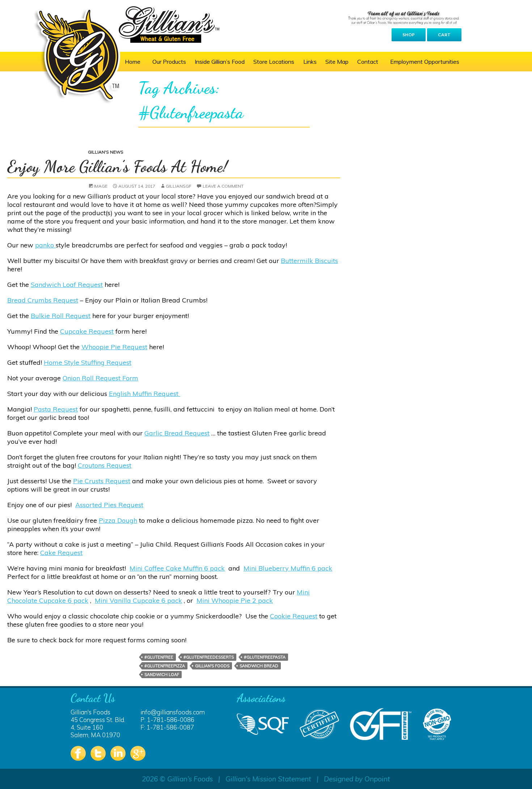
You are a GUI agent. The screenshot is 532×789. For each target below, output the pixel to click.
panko (45, 245)
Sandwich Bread (259, 665)
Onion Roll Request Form (100, 378)
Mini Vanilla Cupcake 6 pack (138, 600)
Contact (367, 61)
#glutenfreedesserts (208, 657)
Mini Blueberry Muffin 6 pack (288, 568)
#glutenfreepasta (265, 657)
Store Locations (273, 61)
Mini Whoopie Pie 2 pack (235, 600)
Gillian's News (105, 152)
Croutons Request (104, 465)
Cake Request (61, 552)
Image (100, 186)
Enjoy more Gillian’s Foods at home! (117, 166)
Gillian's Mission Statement (268, 779)
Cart (444, 34)
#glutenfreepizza (164, 665)
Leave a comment (223, 186)
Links (310, 61)
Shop (408, 34)
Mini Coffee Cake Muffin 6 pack (177, 568)
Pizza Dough (118, 520)
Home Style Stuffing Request (87, 362)
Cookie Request (293, 616)
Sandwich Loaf (161, 674)
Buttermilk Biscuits (309, 260)
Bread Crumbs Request (42, 300)
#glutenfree (158, 657)
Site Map (337, 61)
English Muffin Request (144, 393)
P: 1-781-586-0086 (167, 719)
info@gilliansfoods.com (172, 712)
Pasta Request (56, 409)
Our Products (169, 61)
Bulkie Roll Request (60, 316)
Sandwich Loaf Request (67, 284)
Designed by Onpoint (357, 779)
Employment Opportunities (424, 61)
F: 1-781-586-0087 (167, 727)
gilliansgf (178, 186)
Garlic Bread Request (177, 433)
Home (132, 61)
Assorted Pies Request (109, 505)
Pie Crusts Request (101, 481)
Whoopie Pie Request (114, 347)
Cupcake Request (87, 331)
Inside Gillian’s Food (220, 61)
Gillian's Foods (212, 665)
